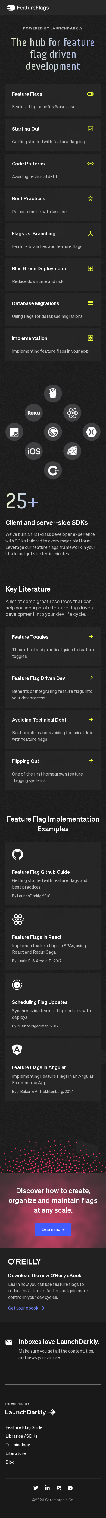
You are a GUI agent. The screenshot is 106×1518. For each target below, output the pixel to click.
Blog (9, 1462)
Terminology (17, 1444)
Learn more (53, 1229)
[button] (96, 7)
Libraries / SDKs (21, 1436)
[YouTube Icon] (70, 1487)
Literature (15, 1453)
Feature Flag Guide (23, 1427)
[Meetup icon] (58, 1487)
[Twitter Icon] (35, 1487)
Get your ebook (23, 1308)
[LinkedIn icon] (47, 1487)
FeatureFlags (28, 7)
